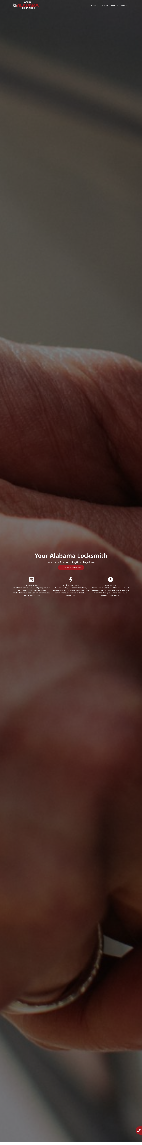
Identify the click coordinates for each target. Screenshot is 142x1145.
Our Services (103, 5)
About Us (114, 5)
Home (93, 5)
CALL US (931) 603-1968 (71, 567)
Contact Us (124, 5)
